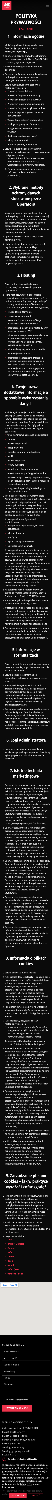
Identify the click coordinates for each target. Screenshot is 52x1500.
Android (11, 1265)
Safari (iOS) (13, 1269)
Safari (10, 1252)
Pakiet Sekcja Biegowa (15, 1435)
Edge (9, 1239)
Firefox (10, 1256)
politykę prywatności (21, 1399)
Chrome (11, 1248)
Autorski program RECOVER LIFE (20, 1428)
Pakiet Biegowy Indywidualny (18, 1439)
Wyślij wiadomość (17, 1408)
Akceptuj (18, 1496)
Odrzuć (35, 1496)
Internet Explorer (15, 1244)
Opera (10, 1261)
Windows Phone (15, 1273)
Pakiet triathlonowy (13, 1432)
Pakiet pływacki (11, 1443)
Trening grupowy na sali (16, 1451)
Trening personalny (13, 1447)
